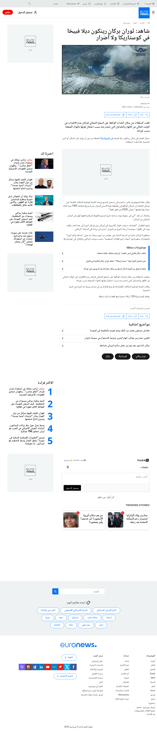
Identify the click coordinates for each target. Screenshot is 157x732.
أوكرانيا (57, 625)
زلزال (108, 356)
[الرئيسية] (149, 23)
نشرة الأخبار (124, 665)
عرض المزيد (98, 656)
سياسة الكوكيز (97, 674)
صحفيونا (151, 703)
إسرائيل (75, 618)
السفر (153, 686)
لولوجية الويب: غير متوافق (92, 691)
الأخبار (142, 23)
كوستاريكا (126, 23)
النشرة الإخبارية (66, 676)
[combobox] (45, 3)
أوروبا (153, 661)
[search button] (29, 3)
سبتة (61, 618)
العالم (135, 23)
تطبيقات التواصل (122, 686)
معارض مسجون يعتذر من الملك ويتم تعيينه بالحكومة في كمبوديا (120, 330)
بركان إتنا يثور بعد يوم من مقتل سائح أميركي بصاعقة (125, 345)
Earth (152, 674)
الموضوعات (150, 656)
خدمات (126, 656)
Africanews (123, 695)
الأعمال (152, 669)
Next (153, 678)
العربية (148, 3)
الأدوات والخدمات (122, 691)
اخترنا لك (47, 154)
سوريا (47, 618)
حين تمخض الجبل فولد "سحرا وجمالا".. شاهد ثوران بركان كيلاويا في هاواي (116, 261)
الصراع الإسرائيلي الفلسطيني (76, 610)
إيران (101, 625)
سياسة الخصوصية (96, 678)
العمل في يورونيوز (96, 686)
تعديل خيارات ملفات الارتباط (92, 695)
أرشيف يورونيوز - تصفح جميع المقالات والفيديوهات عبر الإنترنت (144, 711)
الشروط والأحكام (96, 669)
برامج (153, 699)
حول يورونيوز (97, 661)
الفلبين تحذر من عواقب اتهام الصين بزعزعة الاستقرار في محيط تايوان (117, 338)
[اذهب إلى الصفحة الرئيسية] (144, 12)
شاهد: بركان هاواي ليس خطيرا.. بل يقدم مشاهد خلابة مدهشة (121, 253)
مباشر (7, 12)
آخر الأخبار (125, 674)
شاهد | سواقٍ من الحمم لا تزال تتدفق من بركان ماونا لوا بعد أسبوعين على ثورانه (115, 269)
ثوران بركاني (141, 356)
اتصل (101, 682)
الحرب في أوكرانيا (48, 610)
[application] (106, 69)
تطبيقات (126, 682)
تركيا (71, 625)
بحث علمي (86, 625)
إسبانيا (109, 618)
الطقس (126, 669)
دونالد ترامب (92, 618)
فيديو (153, 695)
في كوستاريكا (107, 138)
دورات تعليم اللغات (122, 699)
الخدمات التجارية (96, 665)
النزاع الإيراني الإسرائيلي (106, 610)
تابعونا (126, 678)
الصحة (152, 682)
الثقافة (152, 691)
